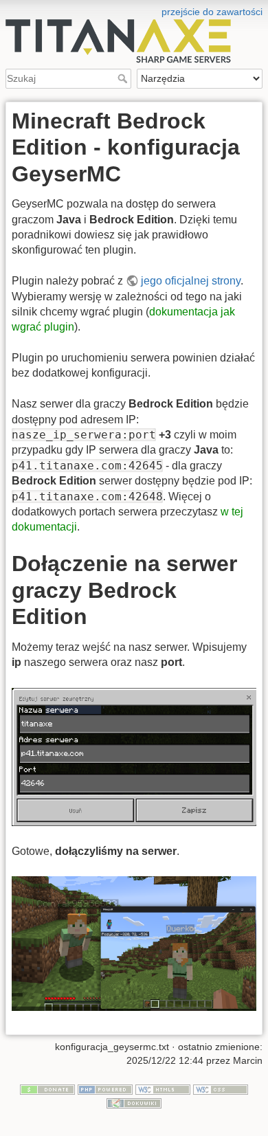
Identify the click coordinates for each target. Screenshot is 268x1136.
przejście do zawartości (212, 11)
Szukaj (124, 78)
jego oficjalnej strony (191, 281)
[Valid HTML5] (162, 1088)
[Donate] (47, 1088)
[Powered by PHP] (105, 1088)
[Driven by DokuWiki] (134, 1102)
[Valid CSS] (220, 1088)
